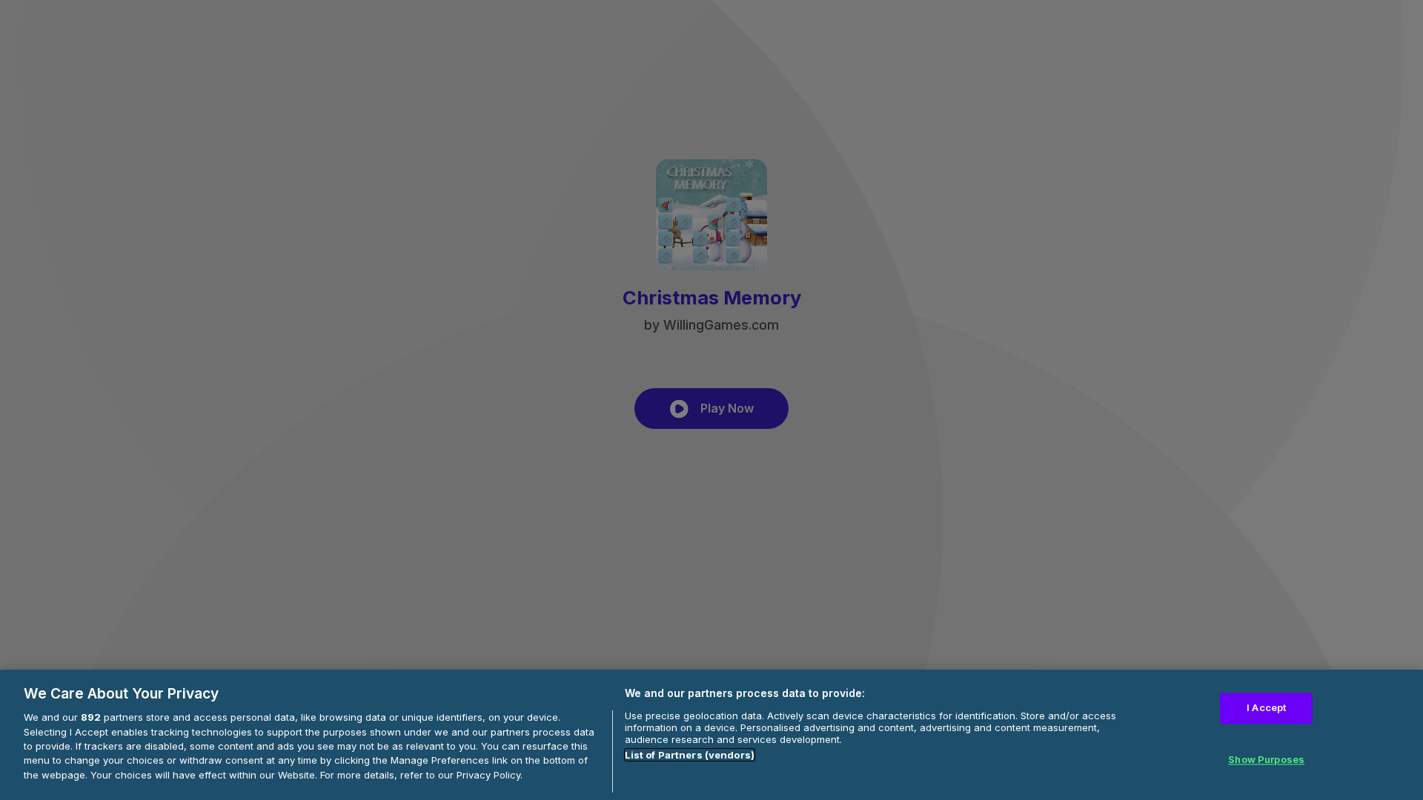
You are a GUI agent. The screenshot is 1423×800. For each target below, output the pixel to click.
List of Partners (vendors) (689, 755)
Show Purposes (1266, 759)
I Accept (1266, 708)
